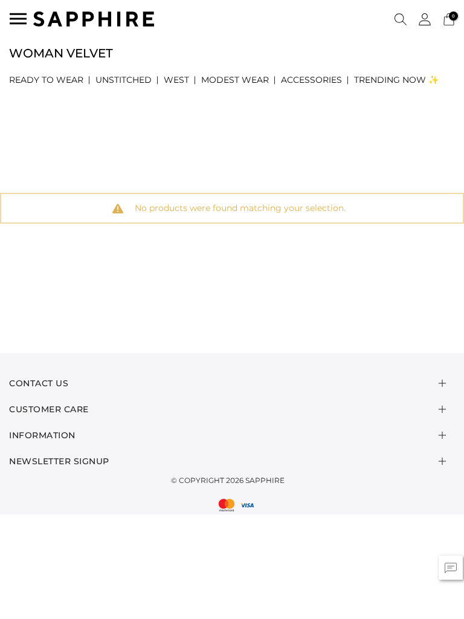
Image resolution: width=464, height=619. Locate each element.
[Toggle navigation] (18, 18)
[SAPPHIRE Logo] (93, 18)
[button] (401, 18)
